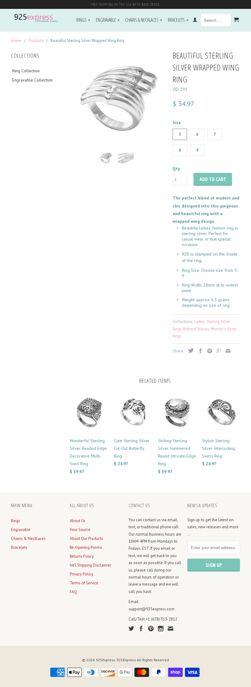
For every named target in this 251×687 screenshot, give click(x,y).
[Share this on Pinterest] (208, 350)
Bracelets (178, 20)
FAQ (73, 591)
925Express (105, 660)
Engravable (108, 20)
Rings (83, 20)
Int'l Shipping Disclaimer (90, 565)
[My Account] (195, 21)
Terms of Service (84, 583)
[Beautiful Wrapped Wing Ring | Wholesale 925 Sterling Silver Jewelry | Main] (118, 96)
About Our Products (86, 538)
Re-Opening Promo (86, 547)
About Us (77, 520)
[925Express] (37, 18)
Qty (176, 168)
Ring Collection (26, 71)
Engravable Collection (32, 80)
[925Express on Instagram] (160, 628)
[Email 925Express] (170, 628)
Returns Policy (82, 556)
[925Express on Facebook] (141, 628)
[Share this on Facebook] (199, 350)
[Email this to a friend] (226, 350)
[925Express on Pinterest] (151, 628)
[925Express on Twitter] (131, 628)
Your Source (80, 529)
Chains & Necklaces (143, 20)
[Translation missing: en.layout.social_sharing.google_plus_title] (217, 350)
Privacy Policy (81, 574)
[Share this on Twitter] (189, 350)
